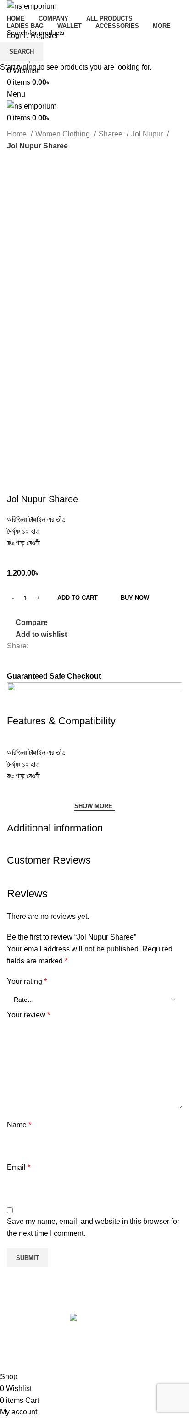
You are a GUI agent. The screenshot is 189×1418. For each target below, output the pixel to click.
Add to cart (77, 597)
